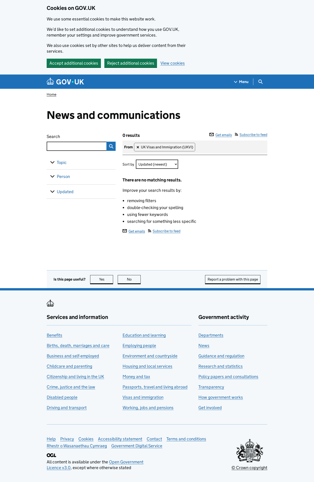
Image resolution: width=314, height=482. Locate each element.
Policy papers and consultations (228, 376)
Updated (65, 191)
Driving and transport (67, 407)
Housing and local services (147, 366)
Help (51, 439)
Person (63, 176)
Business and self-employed (73, 356)
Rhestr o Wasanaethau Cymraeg (77, 445)
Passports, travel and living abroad (155, 387)
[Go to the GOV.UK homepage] (65, 81)
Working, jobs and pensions (148, 407)
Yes (106, 279)
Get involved (210, 407)
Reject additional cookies (130, 63)
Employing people (139, 345)
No (134, 279)
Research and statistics (220, 366)
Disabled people (62, 397)
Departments (210, 335)
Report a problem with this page (233, 279)
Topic (62, 162)
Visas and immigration (143, 397)
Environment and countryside (150, 356)
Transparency (211, 387)
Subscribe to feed (253, 134)
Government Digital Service (136, 445)
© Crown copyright (249, 467)
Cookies (86, 439)
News (203, 345)
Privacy (67, 439)
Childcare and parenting (69, 366)
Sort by (128, 164)
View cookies (172, 63)
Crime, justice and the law (71, 387)
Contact (154, 439)
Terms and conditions (186, 439)
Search (70, 136)
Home (51, 94)
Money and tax (136, 376)
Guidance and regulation (221, 356)
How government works (220, 397)
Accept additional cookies (73, 63)
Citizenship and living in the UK (75, 376)
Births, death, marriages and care (78, 345)
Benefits (54, 335)
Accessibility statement (120, 439)
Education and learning (144, 335)
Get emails (223, 135)
